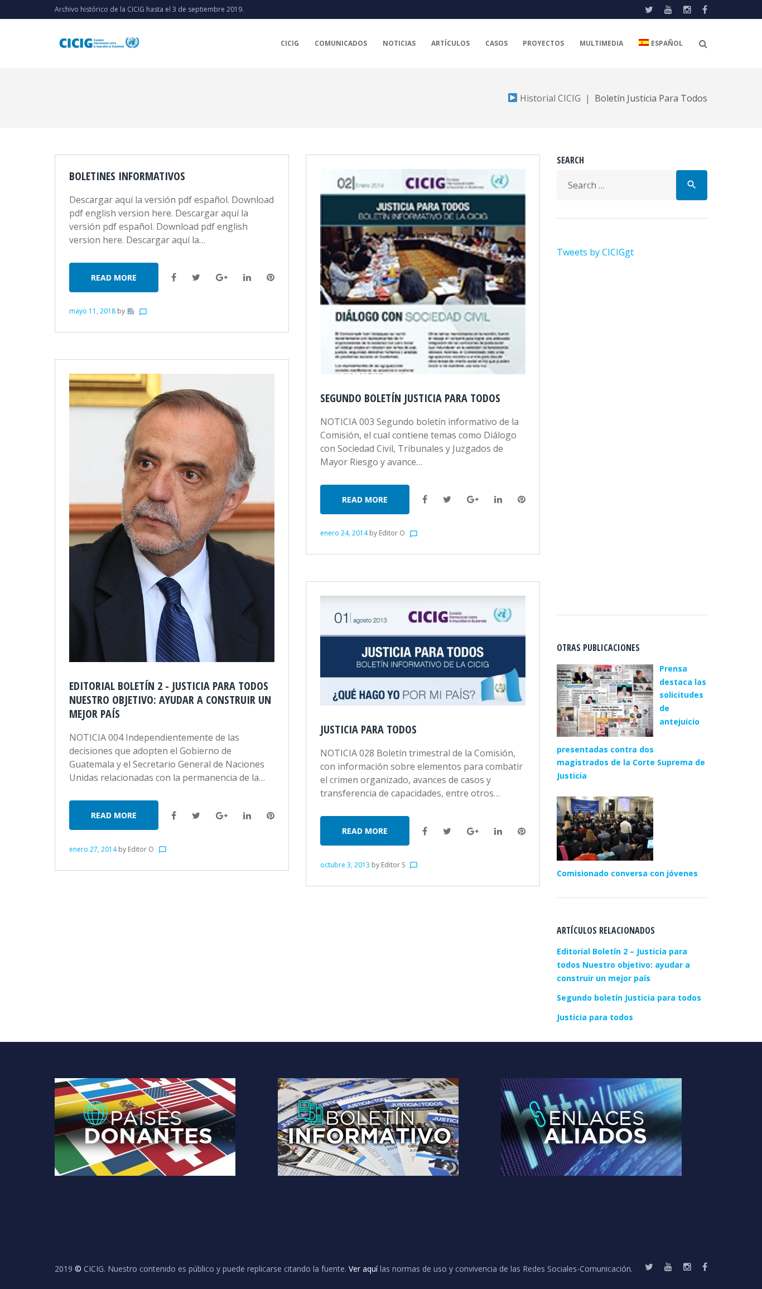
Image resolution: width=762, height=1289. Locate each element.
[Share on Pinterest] (270, 277)
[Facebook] (704, 9)
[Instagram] (687, 9)
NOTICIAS (399, 43)
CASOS (496, 43)
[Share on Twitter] (196, 277)
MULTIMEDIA (601, 43)
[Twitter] (649, 9)
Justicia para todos (368, 729)
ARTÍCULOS (450, 43)
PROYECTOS (543, 43)
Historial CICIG (549, 98)
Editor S (393, 865)
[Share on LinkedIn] (247, 277)
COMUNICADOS (341, 43)
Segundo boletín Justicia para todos (410, 397)
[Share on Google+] (222, 277)
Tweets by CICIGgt (595, 252)
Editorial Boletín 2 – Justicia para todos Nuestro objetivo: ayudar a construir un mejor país (623, 964)
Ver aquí (363, 1268)
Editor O (141, 849)
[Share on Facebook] (173, 277)
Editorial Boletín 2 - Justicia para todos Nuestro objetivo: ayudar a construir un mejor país (170, 699)
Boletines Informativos (127, 176)
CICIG (290, 43)
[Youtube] (668, 9)
